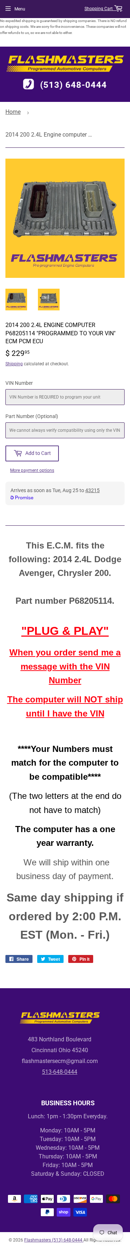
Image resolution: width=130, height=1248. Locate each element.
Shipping (14, 363)
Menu (19, 9)
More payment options (32, 470)
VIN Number (19, 383)
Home (13, 111)
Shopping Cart (99, 8)
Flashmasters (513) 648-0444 (53, 1240)
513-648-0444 (59, 1071)
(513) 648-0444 (73, 85)
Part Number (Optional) (31, 416)
